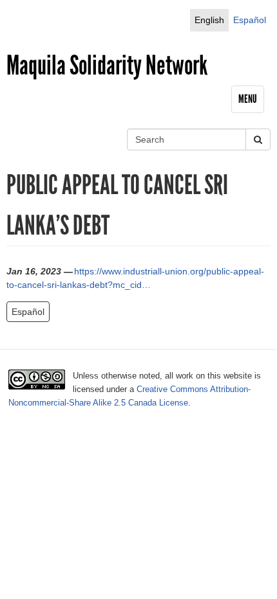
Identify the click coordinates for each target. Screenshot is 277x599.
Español (249, 20)
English (209, 20)
